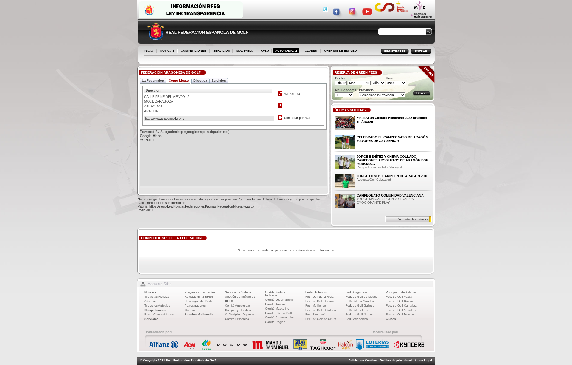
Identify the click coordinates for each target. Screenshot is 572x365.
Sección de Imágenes (240, 296)
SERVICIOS (220, 51)
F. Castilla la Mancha (360, 301)
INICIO (148, 50)
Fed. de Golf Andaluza (401, 310)
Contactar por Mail (297, 118)
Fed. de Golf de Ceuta (320, 319)
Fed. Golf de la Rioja (319, 296)
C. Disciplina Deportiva (240, 314)
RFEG (263, 51)
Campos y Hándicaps (239, 310)
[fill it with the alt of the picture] (345, 123)
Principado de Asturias (401, 292)
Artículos (150, 301)
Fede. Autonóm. (316, 292)
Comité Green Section (280, 299)
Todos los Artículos (157, 305)
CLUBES (311, 50)
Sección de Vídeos (238, 292)
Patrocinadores (195, 305)
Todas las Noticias (156, 296)
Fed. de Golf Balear (399, 301)
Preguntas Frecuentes (200, 292)
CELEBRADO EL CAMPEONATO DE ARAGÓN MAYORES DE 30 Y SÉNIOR (392, 139)
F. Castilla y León (357, 310)
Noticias (150, 292)
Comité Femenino (237, 319)
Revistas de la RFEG (199, 296)
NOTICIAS (166, 51)
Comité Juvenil (275, 304)
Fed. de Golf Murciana (401, 314)
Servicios (151, 319)
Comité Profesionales (279, 317)
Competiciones (155, 310)
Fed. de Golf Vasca (399, 296)
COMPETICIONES (193, 50)
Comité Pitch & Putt (278, 313)
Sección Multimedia (199, 314)
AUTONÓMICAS (286, 50)
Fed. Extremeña (316, 314)
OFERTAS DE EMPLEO (340, 50)
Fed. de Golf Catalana (320, 310)
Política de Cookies (363, 360)
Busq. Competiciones (159, 314)
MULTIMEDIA (244, 51)
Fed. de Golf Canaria (319, 301)
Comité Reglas (275, 322)
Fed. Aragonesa (357, 292)
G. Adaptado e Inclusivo (275, 293)
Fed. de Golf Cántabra (401, 305)
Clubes (391, 319)
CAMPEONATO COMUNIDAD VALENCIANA (390, 195)
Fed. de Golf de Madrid (361, 296)
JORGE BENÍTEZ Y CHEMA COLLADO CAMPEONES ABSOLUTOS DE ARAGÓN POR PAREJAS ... (392, 160)
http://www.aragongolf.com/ (164, 118)
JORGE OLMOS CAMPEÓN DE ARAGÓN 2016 (392, 176)
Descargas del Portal (199, 301)
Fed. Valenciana (357, 319)
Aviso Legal (423, 360)
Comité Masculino (277, 308)
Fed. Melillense (315, 305)
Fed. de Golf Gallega (360, 305)
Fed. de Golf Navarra (360, 314)
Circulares (191, 310)
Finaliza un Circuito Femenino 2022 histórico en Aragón (392, 119)
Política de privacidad (396, 360)
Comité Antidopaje (237, 305)
